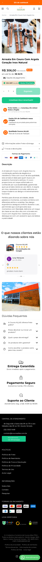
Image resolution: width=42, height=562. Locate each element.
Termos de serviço (11, 557)
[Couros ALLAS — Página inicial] (21, 8)
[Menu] (3, 8)
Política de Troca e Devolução (14, 472)
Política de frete (16, 560)
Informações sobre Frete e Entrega (19, 143)
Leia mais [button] (10, 281)
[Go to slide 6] (17, 286)
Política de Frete (8, 465)
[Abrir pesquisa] (7, 8)
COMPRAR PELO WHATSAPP (21, 100)
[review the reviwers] (8, 265)
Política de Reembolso (11, 468)
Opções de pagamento (15, 78)
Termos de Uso (8, 480)
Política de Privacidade (11, 476)
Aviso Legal (6, 483)
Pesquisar (6, 503)
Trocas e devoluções (13, 149)
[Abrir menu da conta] (34, 8)
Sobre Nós (6, 496)
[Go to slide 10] (24, 286)
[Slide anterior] (2, 2)
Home (4, 15)
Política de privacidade (13, 555)
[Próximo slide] (39, 2)
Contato (5, 500)
